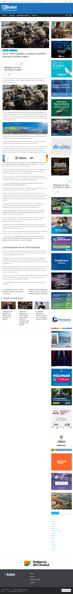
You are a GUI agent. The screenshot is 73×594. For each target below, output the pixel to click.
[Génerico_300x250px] (61, 22)
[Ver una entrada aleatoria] (70, 15)
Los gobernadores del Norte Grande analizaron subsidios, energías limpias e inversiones (13, 291)
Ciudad (52, 516)
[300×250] (61, 41)
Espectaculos (54, 528)
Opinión (53, 535)
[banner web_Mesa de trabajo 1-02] (61, 431)
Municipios (53, 533)
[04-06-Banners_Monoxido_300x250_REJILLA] (61, 331)
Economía (12, 15)
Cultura (53, 519)
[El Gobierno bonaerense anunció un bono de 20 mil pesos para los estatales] (42, 302)
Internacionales (13, 50)
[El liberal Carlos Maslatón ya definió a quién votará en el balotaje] (8, 302)
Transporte (53, 547)
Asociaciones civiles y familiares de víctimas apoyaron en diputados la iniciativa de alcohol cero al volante (37, 291)
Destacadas (5, 50)
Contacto (34, 15)
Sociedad (53, 544)
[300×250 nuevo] (61, 254)
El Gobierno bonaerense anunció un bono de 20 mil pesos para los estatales (41, 315)
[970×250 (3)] (25, 123)
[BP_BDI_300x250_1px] (13, 60)
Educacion (53, 526)
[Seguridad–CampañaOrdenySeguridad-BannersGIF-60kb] (61, 389)
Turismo (53, 549)
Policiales (53, 537)
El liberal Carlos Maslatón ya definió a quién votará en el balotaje (7, 315)
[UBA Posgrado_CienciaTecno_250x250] (60, 158)
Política (4, 15)
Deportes (53, 521)
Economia (53, 523)
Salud (52, 542)
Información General (23, 15)
